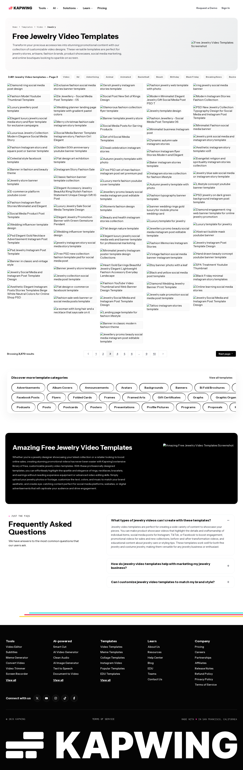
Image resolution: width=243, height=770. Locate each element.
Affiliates (201, 663)
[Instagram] (55, 698)
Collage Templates (112, 657)
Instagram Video (111, 663)
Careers (200, 652)
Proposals (215, 407)
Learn (86, 8)
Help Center (155, 657)
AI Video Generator (65, 652)
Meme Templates (111, 652)
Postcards (70, 407)
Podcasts (23, 407)
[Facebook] (74, 698)
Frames (109, 397)
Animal (109, 77)
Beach (159, 77)
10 (154, 353)
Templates (27, 27)
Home (14, 27)
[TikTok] (64, 698)
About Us (154, 646)
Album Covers (62, 387)
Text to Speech (63, 668)
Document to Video (66, 673)
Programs (188, 407)
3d (77, 77)
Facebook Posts (28, 397)
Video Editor (14, 646)
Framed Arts (136, 397)
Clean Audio (61, 657)
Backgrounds (153, 387)
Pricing (102, 8)
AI (54, 8)
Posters (96, 407)
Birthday (174, 77)
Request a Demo (206, 8)
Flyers (56, 397)
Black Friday (192, 77)
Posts (47, 407)
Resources (155, 652)
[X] (37, 698)
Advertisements (28, 387)
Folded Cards (82, 397)
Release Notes (204, 668)
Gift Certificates (169, 397)
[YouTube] (46, 698)
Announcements (97, 387)
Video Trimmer (15, 668)
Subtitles (11, 652)
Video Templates (111, 646)
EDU (150, 668)
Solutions (69, 8)
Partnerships (203, 657)
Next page (225, 353)
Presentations (124, 407)
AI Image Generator (66, 663)
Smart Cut (59, 646)
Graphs (198, 397)
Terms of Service (206, 684)
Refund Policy (204, 673)
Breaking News (214, 77)
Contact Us (155, 679)
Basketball (143, 77)
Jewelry (51, 27)
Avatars (126, 387)
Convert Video (15, 663)
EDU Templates (110, 673)
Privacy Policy (204, 679)
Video (40, 27)
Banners (181, 387)
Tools (42, 8)
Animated (125, 77)
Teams (152, 673)
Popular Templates (112, 668)
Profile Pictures (158, 407)
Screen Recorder (17, 673)
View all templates (220, 377)
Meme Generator (17, 657)
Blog (151, 663)
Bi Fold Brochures (212, 387)
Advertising (92, 77)
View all (11, 680)
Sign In (225, 8)
